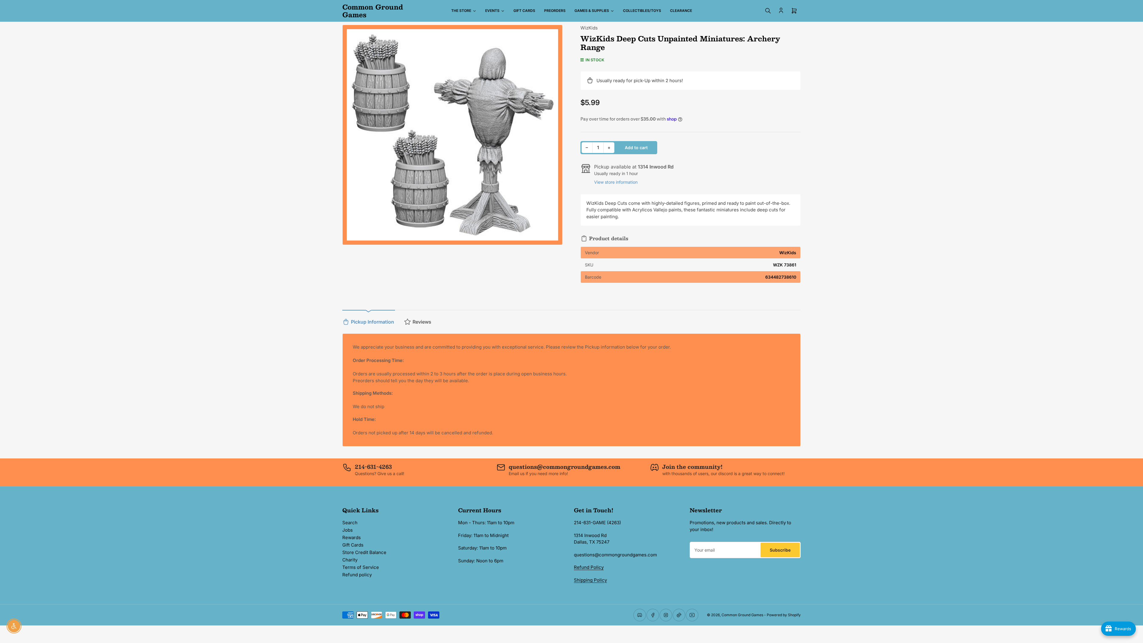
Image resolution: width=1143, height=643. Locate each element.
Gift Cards (352, 545)
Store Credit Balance (364, 552)
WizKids (589, 28)
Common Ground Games (742, 615)
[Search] (768, 10)
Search (349, 522)
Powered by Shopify (784, 615)
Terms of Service (360, 567)
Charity (349, 560)
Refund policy (357, 575)
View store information (616, 182)
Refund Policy (589, 567)
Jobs (347, 530)
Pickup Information (372, 322)
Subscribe (780, 550)
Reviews (422, 322)
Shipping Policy (590, 580)
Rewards (351, 537)
